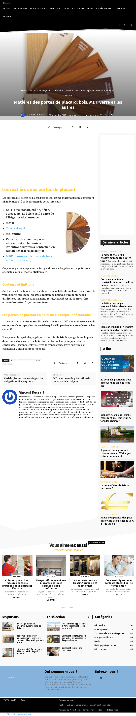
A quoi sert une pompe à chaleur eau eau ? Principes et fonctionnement (116, 453)
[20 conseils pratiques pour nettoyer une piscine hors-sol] (117, 363)
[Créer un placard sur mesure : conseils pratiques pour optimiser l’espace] (17, 565)
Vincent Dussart (37, 115)
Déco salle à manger (110, 276)
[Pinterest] (87, 127)
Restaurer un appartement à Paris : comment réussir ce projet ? (75, 626)
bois (13, 361)
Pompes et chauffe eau (111, 252)
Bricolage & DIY (108, 324)
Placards (59, 90)
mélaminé (7, 365)
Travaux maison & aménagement (36, 90)
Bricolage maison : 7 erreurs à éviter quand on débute (29, 626)
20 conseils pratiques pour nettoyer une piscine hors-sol (116, 382)
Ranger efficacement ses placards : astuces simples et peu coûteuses (51, 584)
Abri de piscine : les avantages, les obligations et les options (23, 380)
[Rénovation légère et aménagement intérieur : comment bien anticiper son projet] (8, 639)
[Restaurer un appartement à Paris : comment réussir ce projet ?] (53, 626)
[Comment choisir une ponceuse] (53, 651)
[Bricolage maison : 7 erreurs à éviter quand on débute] (8, 626)
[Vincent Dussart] (23, 115)
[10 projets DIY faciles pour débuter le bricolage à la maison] (8, 652)
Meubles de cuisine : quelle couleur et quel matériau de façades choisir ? (116, 418)
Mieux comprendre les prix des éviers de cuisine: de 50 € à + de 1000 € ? (117, 520)
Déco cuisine (107, 412)
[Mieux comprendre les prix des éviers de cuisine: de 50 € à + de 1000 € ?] (117, 501)
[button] (131, 25)
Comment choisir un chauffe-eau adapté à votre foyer (116, 258)
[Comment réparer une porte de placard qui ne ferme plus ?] (118, 565)
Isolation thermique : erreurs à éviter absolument (117, 305)
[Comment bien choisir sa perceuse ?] (117, 469)
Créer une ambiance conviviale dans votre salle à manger (117, 282)
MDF (38, 361)
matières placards (25, 361)
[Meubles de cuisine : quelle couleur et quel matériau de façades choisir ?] (117, 399)
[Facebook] (120, 25)
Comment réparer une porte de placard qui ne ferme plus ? (119, 583)
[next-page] (71, 608)
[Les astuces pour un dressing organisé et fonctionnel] (85, 565)
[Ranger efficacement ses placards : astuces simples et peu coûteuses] (51, 565)
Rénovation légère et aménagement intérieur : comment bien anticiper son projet (30, 639)
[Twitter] (125, 25)
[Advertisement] (49, 158)
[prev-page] (63, 608)
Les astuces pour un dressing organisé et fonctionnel (84, 583)
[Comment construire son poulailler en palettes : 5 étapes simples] (53, 639)
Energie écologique (111, 447)
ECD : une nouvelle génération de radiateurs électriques (71, 380)
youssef (17, 598)
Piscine (104, 376)
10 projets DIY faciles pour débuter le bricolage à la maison (29, 651)
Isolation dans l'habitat (111, 300)
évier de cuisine (109, 514)
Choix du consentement (19, 714)
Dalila (85, 595)
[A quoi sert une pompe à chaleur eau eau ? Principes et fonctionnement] (117, 434)
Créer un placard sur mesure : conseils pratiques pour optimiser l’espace (17, 584)
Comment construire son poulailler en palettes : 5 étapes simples (74, 638)
